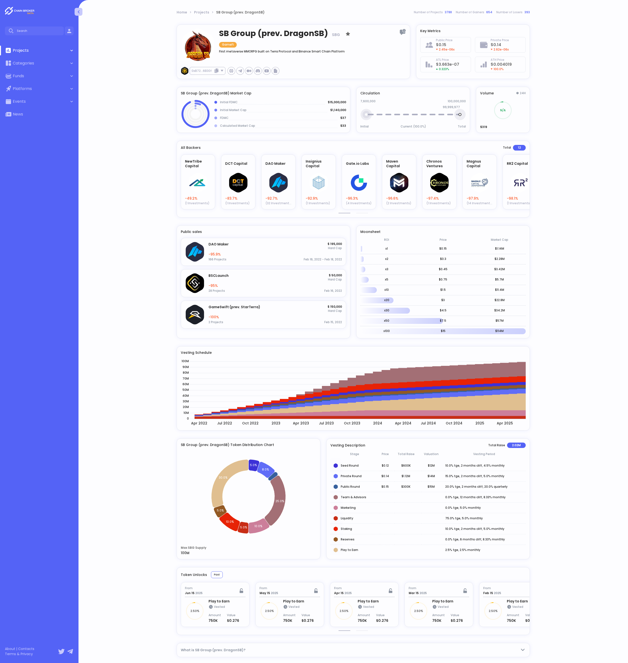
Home (182, 12)
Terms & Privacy (19, 654)
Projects (201, 12)
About (10, 649)
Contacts (26, 649)
